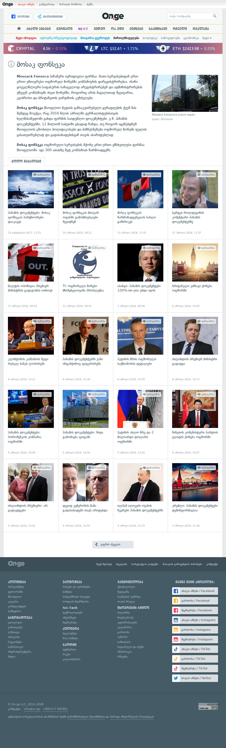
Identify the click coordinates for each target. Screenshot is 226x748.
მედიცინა (123, 591)
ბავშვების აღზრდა (129, 596)
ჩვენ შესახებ (104, 564)
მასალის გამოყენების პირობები (182, 564)
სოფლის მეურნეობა (76, 601)
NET (83, 29)
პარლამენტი (16, 586)
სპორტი (69, 645)
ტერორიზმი (15, 591)
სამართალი (15, 647)
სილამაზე (123, 612)
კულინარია (124, 627)
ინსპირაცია (124, 651)
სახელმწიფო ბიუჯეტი (76, 596)
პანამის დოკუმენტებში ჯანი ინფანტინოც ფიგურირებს (85, 349)
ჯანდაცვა (14, 632)
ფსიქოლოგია (126, 586)
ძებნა (90, 4)
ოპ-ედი (117, 29)
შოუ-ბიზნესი (70, 638)
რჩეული (180, 29)
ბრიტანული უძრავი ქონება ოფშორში (195, 275)
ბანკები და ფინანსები (76, 586)
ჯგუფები (22, 16)
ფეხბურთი (69, 649)
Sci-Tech (70, 608)
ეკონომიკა (191, 38)
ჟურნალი (64, 29)
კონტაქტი (212, 564)
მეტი (205, 38)
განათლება (15, 627)
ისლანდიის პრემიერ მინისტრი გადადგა (195, 349)
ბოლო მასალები (26, 161)
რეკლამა (201, 29)
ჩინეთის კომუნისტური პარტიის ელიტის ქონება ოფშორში (195, 422)
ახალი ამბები (26, 4)
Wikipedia (167, 119)
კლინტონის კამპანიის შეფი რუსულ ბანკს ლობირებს (31, 349)
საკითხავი (158, 29)
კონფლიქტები (17, 606)
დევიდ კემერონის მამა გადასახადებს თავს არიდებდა (85, 495)
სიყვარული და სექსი (130, 647)
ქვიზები (136, 29)
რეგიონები (15, 642)
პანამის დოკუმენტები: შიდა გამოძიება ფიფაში (85, 422)
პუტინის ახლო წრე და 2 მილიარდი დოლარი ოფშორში (140, 422)
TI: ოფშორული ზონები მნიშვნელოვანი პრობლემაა (85, 275)
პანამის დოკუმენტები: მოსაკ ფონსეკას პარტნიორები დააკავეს (31, 202)
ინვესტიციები (52, 16)
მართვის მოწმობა (70, 4)
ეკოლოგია (15, 622)
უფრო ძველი (109, 544)
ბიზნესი (67, 591)
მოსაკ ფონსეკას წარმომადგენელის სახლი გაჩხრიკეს (140, 202)
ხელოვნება (70, 633)
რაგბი (66, 654)
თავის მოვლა (126, 601)
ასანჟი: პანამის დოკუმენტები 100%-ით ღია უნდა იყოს (140, 275)
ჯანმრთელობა (130, 582)
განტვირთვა (47, 4)
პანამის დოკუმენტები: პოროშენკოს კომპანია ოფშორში (31, 422)
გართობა (123, 632)
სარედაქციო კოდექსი (145, 564)
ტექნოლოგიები (73, 612)
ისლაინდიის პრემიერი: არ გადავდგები (31, 495)
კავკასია (13, 601)
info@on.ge (32, 709)
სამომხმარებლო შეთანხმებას (86, 716)
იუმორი (122, 637)
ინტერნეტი (69, 617)
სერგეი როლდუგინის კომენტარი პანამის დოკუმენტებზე (195, 202)
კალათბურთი (71, 659)
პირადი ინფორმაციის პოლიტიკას (132, 716)
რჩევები (122, 656)
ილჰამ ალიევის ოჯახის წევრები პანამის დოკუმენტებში (140, 495)
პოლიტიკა (150, 38)
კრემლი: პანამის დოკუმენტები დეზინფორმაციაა (195, 495)
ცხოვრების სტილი (133, 608)
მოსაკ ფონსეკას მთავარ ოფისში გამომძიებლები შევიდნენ (85, 202)
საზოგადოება (170, 38)
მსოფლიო (14, 596)
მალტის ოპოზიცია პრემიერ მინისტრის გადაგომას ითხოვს (31, 275)
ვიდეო (99, 29)
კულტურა (71, 628)
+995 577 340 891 (55, 709)
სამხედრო (14, 611)
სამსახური (123, 642)
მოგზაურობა (125, 617)
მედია (11, 656)
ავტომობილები (127, 622)
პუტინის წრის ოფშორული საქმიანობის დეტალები (140, 349)
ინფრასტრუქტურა (19, 651)
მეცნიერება (70, 622)
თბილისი (14, 637)
